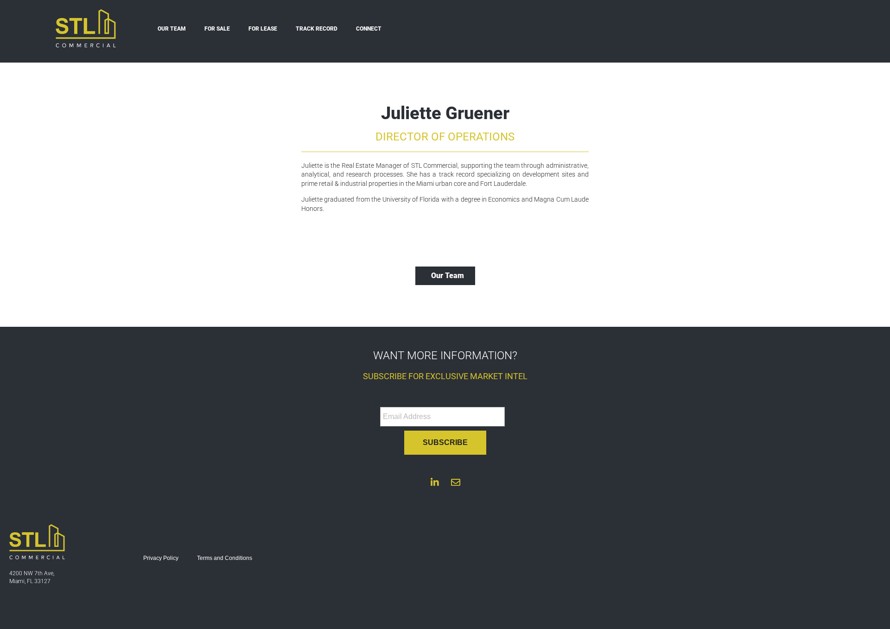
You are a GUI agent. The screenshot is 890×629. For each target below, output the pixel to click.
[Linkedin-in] (435, 482)
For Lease (262, 28)
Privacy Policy (160, 558)
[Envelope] (455, 482)
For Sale (217, 28)
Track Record (316, 28)
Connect (368, 28)
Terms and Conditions (224, 558)
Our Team (172, 28)
